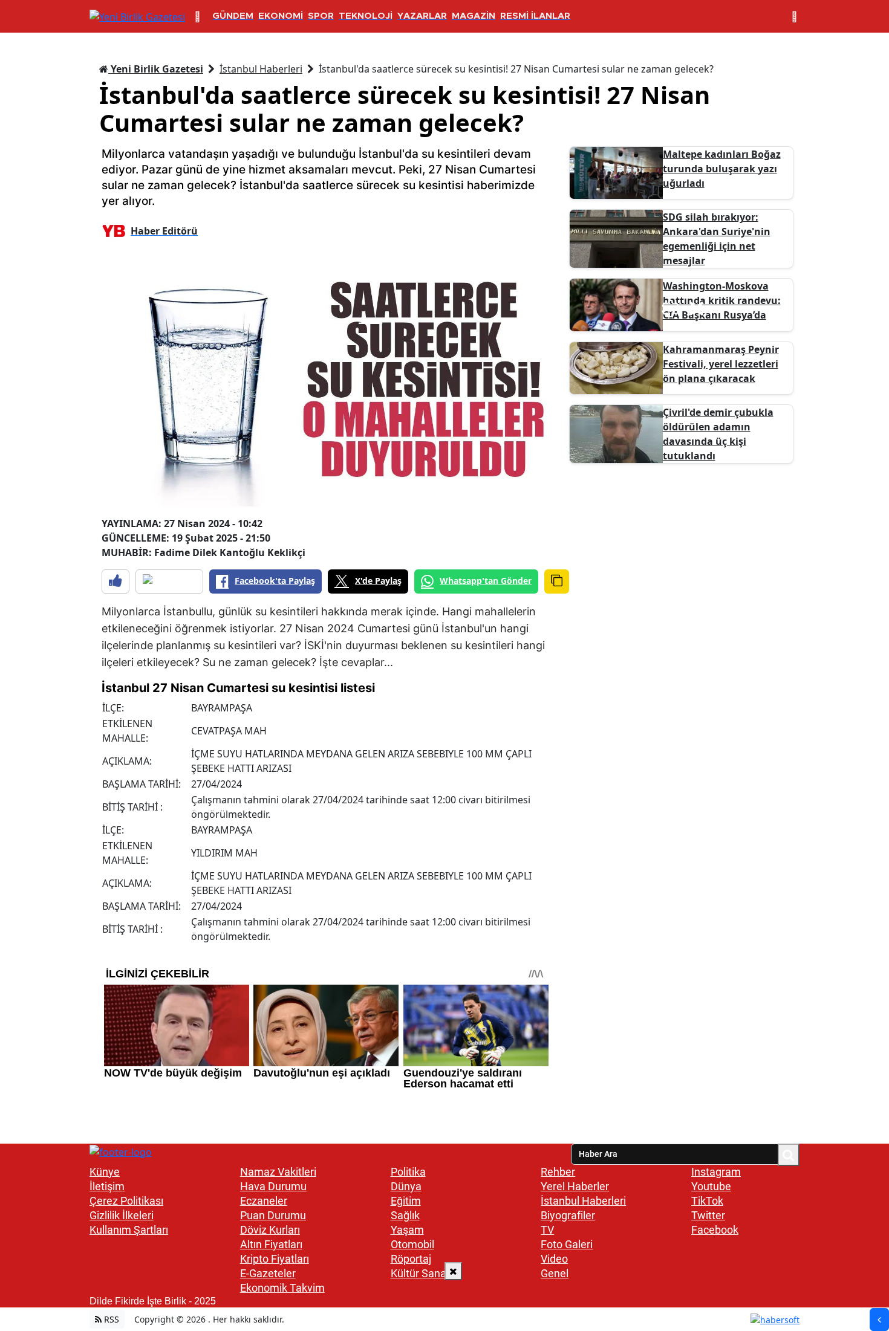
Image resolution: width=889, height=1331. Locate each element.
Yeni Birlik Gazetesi (155, 69)
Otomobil (412, 1244)
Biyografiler (568, 1215)
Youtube (711, 1186)
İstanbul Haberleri (261, 69)
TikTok (707, 1200)
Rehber (558, 1171)
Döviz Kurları (270, 1229)
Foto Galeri (567, 1244)
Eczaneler (263, 1200)
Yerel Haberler (575, 1186)
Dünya (406, 1186)
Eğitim (406, 1200)
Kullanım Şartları (129, 1229)
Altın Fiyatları (271, 1244)
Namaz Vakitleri (278, 1171)
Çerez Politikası (126, 1200)
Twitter (708, 1215)
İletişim (107, 1186)
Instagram (716, 1171)
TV (547, 1229)
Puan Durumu (273, 1215)
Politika (408, 1171)
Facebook (714, 1229)
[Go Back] (879, 1319)
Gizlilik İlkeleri (122, 1215)
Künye (105, 1171)
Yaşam (407, 1229)
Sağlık (405, 1215)
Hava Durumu (273, 1186)
